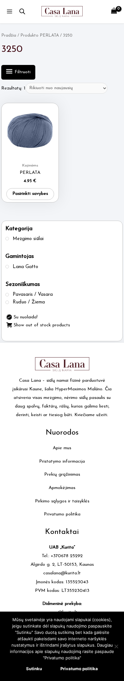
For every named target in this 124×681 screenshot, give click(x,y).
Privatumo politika (62, 514)
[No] (116, 646)
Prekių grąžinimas (62, 474)
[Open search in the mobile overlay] (22, 12)
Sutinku (34, 668)
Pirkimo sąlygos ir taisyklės (62, 501)
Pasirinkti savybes (30, 193)
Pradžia (8, 35)
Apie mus (62, 448)
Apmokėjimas (62, 488)
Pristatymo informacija (62, 461)
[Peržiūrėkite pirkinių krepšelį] (114, 12)
